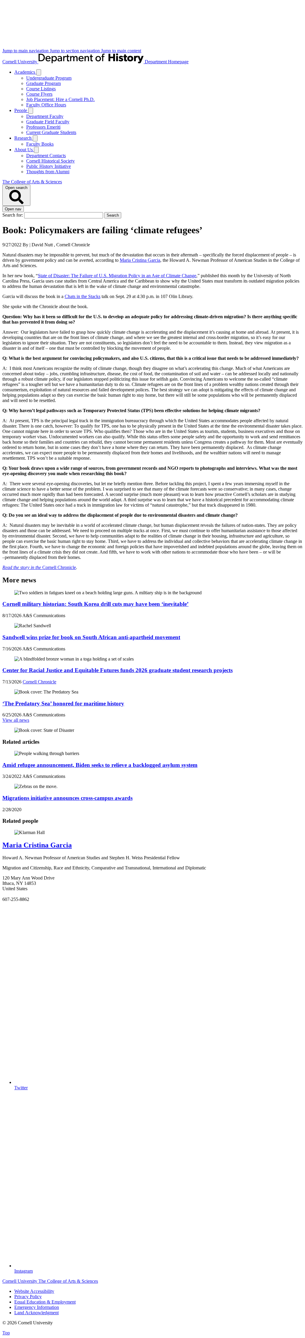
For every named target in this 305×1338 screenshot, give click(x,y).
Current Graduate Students (51, 132)
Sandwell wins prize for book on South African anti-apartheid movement (91, 637)
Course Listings (41, 88)
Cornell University (20, 61)
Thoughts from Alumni (47, 171)
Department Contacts (46, 155)
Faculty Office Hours (46, 104)
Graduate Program (43, 83)
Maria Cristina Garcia (140, 260)
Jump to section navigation (75, 50)
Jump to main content (121, 50)
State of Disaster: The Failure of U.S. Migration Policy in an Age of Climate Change (117, 275)
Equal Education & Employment (45, 1301)
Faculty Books (40, 143)
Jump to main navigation (26, 50)
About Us (24, 149)
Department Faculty (44, 116)
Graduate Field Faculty (47, 121)
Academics (25, 72)
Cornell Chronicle (39, 567)
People (21, 110)
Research (23, 138)
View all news (15, 720)
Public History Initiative (48, 166)
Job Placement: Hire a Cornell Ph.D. (60, 99)
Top (6, 1332)
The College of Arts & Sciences (32, 181)
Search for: (13, 215)
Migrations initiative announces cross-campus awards (67, 798)
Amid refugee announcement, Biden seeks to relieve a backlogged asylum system (99, 765)
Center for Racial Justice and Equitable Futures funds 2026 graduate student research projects (117, 670)
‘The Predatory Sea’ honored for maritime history (63, 703)
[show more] (38, 72)
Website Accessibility (34, 1291)
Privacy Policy (28, 1296)
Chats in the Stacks (82, 296)
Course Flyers (39, 94)
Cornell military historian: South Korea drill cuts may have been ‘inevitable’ (95, 604)
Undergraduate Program (48, 78)
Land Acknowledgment (36, 1312)
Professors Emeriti (43, 127)
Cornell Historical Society (50, 160)
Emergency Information (36, 1307)
